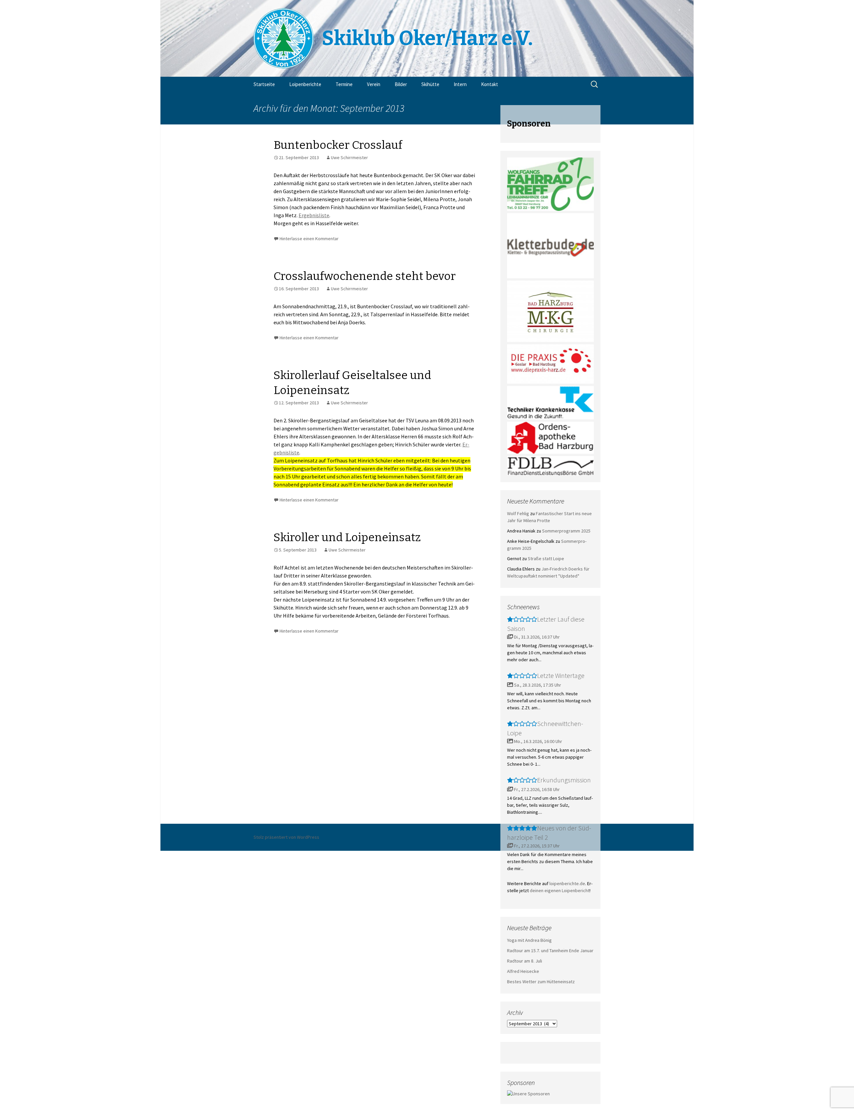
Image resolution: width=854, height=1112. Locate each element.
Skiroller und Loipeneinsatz (347, 537)
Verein (373, 84)
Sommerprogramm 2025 (566, 531)
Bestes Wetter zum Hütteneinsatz (541, 982)
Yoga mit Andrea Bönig (529, 940)
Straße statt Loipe (546, 558)
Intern (460, 84)
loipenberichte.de (567, 883)
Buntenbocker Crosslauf (338, 145)
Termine (344, 84)
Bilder (401, 84)
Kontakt (489, 84)
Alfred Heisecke (523, 971)
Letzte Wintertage (560, 675)
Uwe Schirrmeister (349, 157)
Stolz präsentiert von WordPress (286, 837)
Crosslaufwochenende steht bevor (365, 276)
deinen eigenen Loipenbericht (559, 890)
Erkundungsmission (564, 780)
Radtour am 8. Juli (524, 961)
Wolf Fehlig (518, 513)
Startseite (264, 84)
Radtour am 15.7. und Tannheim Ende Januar (550, 951)
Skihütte (430, 84)
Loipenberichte (305, 84)
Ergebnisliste (314, 215)
